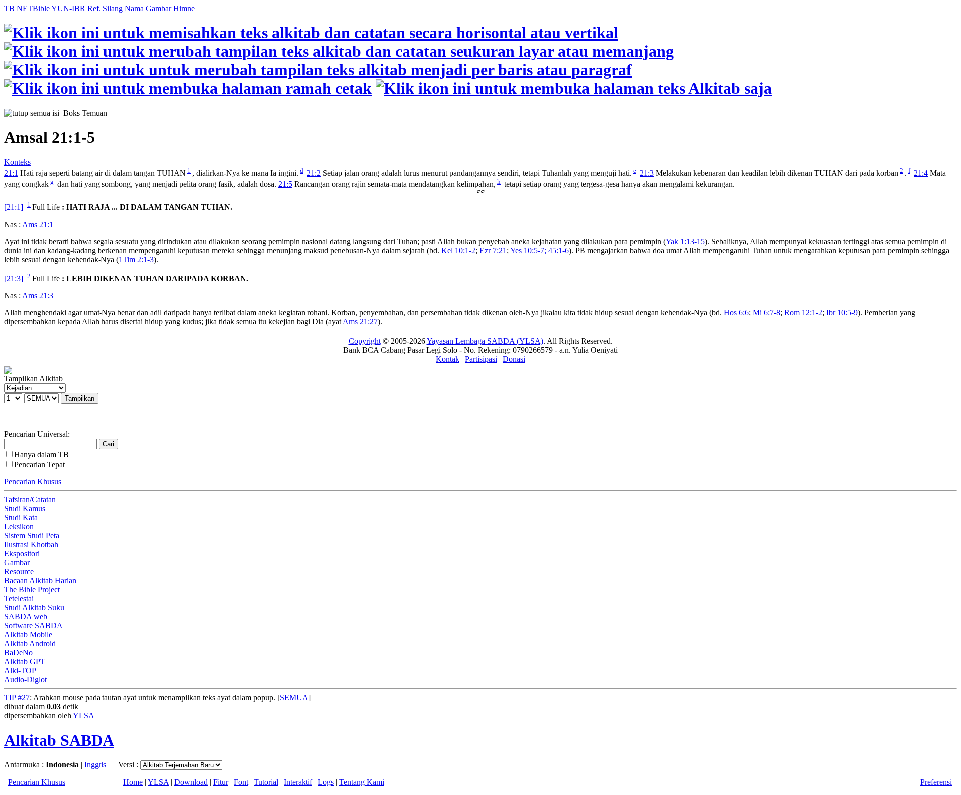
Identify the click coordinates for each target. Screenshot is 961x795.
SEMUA (294, 697)
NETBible (33, 8)
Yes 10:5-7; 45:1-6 (539, 250)
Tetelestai (19, 598)
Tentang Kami (361, 782)
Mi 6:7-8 (766, 312)
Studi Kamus (24, 508)
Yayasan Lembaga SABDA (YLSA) (485, 341)
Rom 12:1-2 (803, 312)
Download (191, 782)
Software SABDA (33, 625)
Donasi (514, 359)
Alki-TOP (20, 670)
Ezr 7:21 (493, 250)
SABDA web (25, 616)
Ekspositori (22, 553)
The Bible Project (32, 589)
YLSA (83, 715)
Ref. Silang (105, 8)
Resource (19, 571)
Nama (134, 8)
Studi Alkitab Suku (34, 607)
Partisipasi (481, 359)
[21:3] (13, 278)
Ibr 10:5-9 (842, 312)
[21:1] (13, 207)
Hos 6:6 (736, 312)
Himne (184, 8)
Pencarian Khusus (32, 481)
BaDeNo (18, 652)
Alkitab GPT (24, 661)
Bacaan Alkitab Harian (40, 580)
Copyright (365, 341)
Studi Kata (21, 517)
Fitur (220, 782)
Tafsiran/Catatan (30, 499)
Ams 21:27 (360, 321)
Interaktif (298, 782)
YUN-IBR (68, 8)
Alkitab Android (30, 643)
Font (241, 782)
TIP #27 (17, 697)
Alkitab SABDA (59, 740)
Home (133, 782)
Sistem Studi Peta (31, 535)
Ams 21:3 (37, 295)
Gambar (158, 8)
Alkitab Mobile (28, 634)
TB (9, 8)
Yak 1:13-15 (685, 241)
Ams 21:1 (37, 224)
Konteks (17, 162)
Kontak (447, 359)
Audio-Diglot (25, 679)
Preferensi (936, 782)
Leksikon (19, 526)
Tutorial (266, 782)
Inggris (95, 764)
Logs (326, 782)
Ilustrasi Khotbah (31, 544)
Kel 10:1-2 (458, 250)
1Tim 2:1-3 (136, 259)
